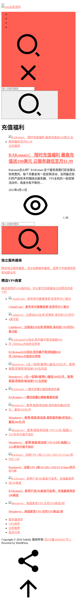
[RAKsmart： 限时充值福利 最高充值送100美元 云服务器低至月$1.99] (42, 141)
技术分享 (14, 27)
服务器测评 (16, 14)
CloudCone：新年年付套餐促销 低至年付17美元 (39, 306)
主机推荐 (14, 22)
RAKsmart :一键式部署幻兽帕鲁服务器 (33, 397)
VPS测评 (14, 18)
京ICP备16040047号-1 (57, 539)
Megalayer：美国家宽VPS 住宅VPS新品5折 (36, 511)
